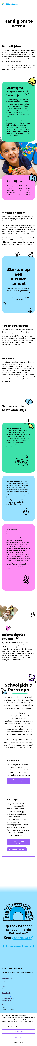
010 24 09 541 (6, 1007)
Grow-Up (24, 657)
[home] (15, 3)
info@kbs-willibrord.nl (8, 1009)
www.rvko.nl (20, 451)
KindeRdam (16, 657)
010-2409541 (27, 244)
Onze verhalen (6, 984)
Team (3, 986)
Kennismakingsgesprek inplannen (18, 946)
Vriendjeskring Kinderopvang (12, 660)
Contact (4, 988)
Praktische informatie (7, 981)
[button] (33, 3)
